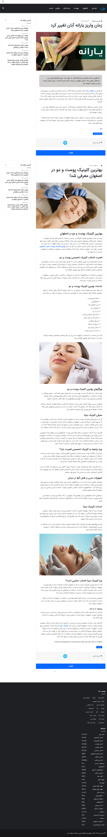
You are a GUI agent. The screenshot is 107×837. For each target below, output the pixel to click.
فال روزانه (91, 708)
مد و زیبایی (99, 805)
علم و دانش (99, 773)
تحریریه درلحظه (96, 21)
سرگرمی (57, 8)
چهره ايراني (101, 780)
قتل (97, 712)
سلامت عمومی (98, 821)
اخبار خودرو (99, 747)
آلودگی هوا (101, 698)
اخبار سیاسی (98, 750)
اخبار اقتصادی (97, 134)
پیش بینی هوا (91, 722)
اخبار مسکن (99, 757)
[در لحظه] (102, 8)
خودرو (102, 708)
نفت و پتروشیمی (98, 825)
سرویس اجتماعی (99, 815)
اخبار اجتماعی (98, 738)
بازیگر (93, 698)
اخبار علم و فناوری (97, 754)
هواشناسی (93, 719)
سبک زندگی (66, 8)
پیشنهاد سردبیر (99, 763)
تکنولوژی (85, 8)
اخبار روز (94, 8)
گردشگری (100, 802)
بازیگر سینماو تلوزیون (98, 701)
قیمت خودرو (89, 712)
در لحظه (93, 91)
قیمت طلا (101, 719)
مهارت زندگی (98, 809)
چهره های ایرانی (98, 786)
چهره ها (76, 8)
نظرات (70, 153)
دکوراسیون (99, 796)
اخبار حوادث (99, 744)
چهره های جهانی (97, 789)
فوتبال (102, 712)
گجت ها (100, 776)
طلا (97, 708)
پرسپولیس (101, 722)
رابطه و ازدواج (98, 799)
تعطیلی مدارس (100, 705)
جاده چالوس (90, 705)
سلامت (51, 8)
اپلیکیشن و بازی (97, 770)
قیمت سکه (93, 715)
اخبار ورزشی (99, 760)
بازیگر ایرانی (86, 698)
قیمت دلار (101, 715)
